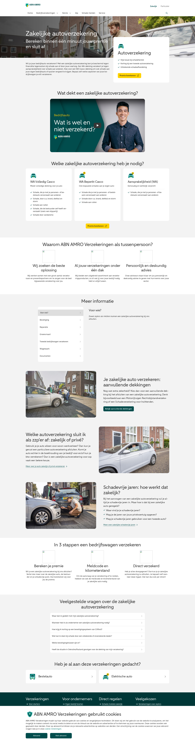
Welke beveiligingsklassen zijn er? (66, 643)
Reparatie (44, 327)
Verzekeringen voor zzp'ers (150, 704)
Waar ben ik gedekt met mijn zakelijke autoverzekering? (75, 616)
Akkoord (36, 736)
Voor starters (34, 704)
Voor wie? (44, 313)
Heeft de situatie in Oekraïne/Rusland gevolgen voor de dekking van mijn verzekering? (88, 649)
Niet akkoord (61, 736)
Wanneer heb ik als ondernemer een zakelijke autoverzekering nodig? (81, 623)
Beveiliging (44, 320)
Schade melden (88, 13)
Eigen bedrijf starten (74, 704)
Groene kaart (45, 334)
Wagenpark (45, 349)
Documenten (45, 356)
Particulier (165, 6)
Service (102, 13)
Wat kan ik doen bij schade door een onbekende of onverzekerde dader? (82, 636)
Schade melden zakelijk (112, 704)
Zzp (76, 13)
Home (30, 13)
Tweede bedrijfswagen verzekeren (54, 342)
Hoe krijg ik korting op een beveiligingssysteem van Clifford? (77, 629)
